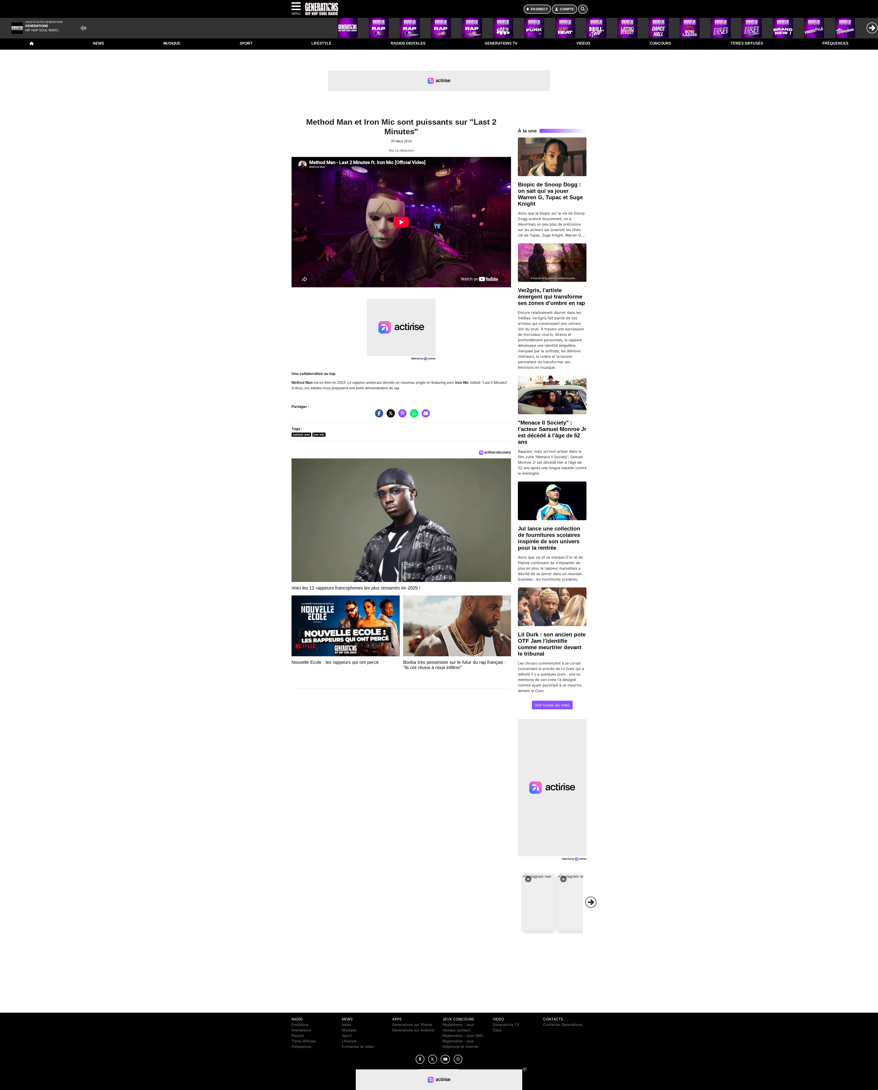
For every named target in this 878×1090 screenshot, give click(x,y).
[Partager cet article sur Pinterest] (401, 415)
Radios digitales (408, 43)
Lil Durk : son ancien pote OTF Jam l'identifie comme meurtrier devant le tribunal (552, 644)
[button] (539, 902)
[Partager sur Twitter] (389, 415)
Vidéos (583, 43)
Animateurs (301, 1030)
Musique (171, 43)
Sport (246, 43)
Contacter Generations (562, 1024)
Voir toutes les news (552, 705)
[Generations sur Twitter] (432, 1059)
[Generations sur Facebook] (420, 1059)
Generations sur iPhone (412, 1024)
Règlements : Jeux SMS (462, 1035)
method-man (301, 434)
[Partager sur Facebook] (378, 415)
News (98, 43)
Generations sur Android (413, 1030)
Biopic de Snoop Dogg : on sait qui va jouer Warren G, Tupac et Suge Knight (550, 194)
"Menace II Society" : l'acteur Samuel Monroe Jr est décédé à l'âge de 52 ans (552, 432)
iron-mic (318, 434)
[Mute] (83, 28)
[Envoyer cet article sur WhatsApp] (413, 415)
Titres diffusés (747, 43)
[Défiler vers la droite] (590, 902)
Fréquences (835, 43)
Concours (660, 43)
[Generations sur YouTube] (445, 1059)
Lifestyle (321, 43)
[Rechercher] (583, 9)
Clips (497, 1030)
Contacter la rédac (358, 1046)
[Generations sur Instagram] (458, 1059)
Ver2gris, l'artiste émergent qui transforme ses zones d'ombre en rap (551, 296)
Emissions (300, 1024)
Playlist (298, 1035)
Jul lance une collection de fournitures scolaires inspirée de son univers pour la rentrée (549, 538)
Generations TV (501, 43)
